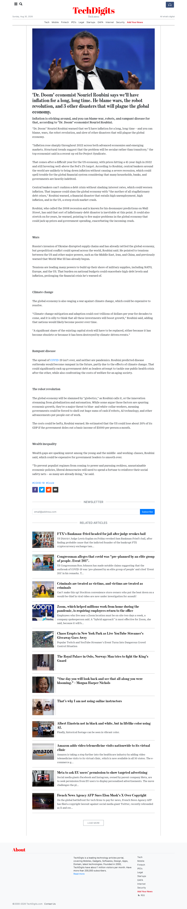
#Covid (50, 482)
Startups (90, 22)
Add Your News (135, 22)
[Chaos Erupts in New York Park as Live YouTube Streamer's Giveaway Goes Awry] (43, 639)
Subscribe (147, 511)
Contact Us (50, 904)
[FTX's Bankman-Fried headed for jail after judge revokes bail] (43, 539)
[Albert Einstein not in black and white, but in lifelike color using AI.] (43, 729)
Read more (79, 874)
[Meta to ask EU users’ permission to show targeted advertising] (43, 778)
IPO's (73, 22)
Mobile (55, 22)
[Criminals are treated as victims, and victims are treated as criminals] (43, 589)
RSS (142, 895)
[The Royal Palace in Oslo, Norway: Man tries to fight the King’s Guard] (43, 662)
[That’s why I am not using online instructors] (43, 706)
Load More (93, 823)
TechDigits (94, 10)
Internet (110, 22)
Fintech (65, 22)
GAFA (100, 22)
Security (120, 22)
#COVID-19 (38, 482)
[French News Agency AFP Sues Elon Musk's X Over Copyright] (43, 800)
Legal (81, 22)
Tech (46, 22)
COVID (54, 360)
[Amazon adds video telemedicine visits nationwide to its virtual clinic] (43, 751)
